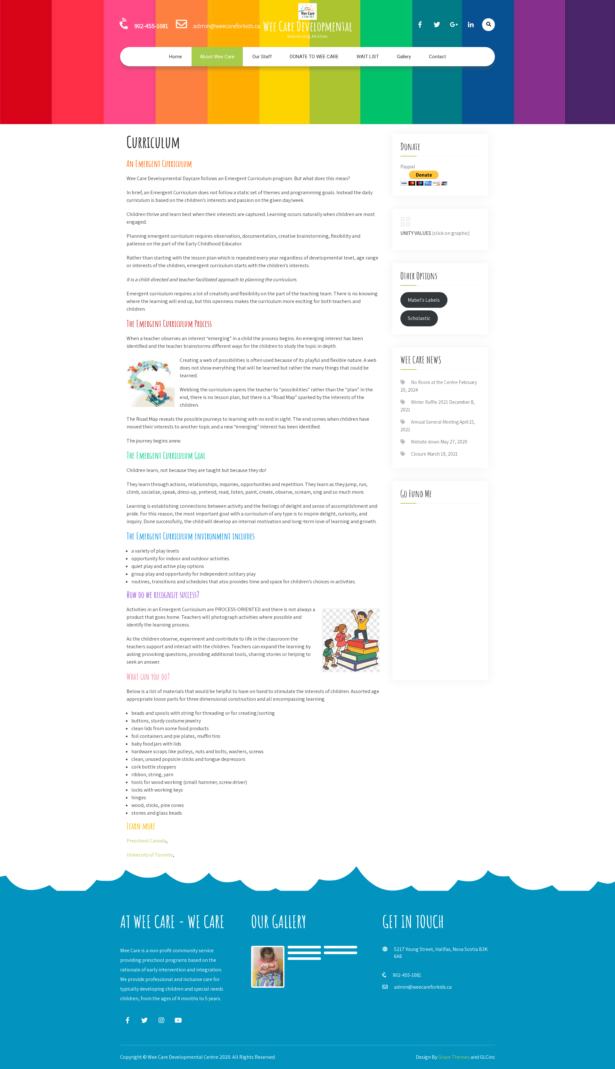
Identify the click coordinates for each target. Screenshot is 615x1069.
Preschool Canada (146, 840)
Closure (418, 454)
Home (175, 57)
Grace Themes (454, 1057)
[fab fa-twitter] (437, 24)
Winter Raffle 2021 (429, 402)
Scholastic (419, 318)
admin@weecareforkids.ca (423, 987)
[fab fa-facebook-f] (420, 24)
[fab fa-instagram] (161, 1020)
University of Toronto (150, 854)
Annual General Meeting (435, 422)
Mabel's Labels (424, 300)
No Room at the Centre (434, 382)
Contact (437, 57)
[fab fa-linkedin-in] (471, 24)
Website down (425, 442)
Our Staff (262, 57)
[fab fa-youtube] (178, 1020)
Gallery (404, 57)
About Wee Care (217, 57)
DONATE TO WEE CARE (314, 57)
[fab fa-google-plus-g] (454, 24)
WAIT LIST (368, 57)
